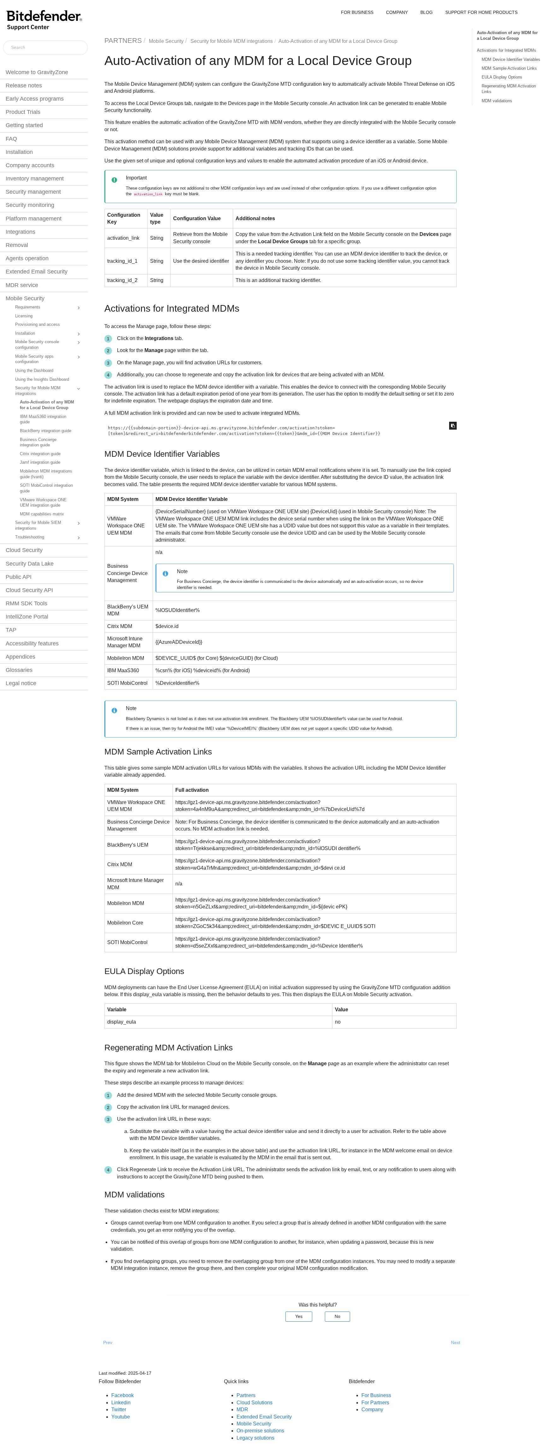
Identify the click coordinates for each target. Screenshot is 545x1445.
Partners (246, 1395)
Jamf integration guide (40, 462)
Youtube (120, 1416)
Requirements (27, 307)
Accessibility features (32, 643)
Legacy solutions (255, 1438)
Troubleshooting (29, 537)
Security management (33, 192)
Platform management (34, 218)
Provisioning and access (37, 324)
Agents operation (27, 258)
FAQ (11, 139)
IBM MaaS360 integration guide (43, 419)
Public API (19, 577)
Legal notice (21, 683)
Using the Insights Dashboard (42, 379)
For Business (376, 1395)
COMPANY (397, 12)
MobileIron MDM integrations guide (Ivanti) (46, 474)
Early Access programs (35, 99)
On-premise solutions (260, 1430)
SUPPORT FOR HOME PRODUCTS (481, 12)
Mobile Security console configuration (37, 345)
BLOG (426, 12)
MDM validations (497, 100)
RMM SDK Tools (26, 603)
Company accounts (30, 165)
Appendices (20, 657)
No (337, 1316)
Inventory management (35, 178)
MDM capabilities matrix (42, 514)
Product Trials (23, 112)
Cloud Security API (29, 590)
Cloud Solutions (254, 1402)
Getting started (24, 125)
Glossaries (19, 670)
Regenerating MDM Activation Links (509, 89)
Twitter (118, 1409)
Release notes (24, 85)
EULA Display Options (502, 77)
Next (455, 1342)
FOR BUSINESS (357, 12)
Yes (298, 1316)
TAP (11, 630)
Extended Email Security (36, 271)
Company (372, 1409)
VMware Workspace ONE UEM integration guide (43, 503)
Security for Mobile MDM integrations (38, 391)
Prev (107, 1342)
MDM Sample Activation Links (509, 68)
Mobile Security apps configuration (34, 359)
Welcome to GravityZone (37, 72)
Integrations (20, 232)
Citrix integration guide (40, 454)
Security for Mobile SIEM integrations (38, 525)
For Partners (375, 1402)
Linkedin (121, 1402)
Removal (17, 245)
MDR (242, 1409)
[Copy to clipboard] (453, 426)
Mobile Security (25, 298)
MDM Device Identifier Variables (511, 59)
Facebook (122, 1395)
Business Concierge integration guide (38, 443)
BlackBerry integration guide (45, 431)
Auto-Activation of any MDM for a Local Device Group (47, 405)
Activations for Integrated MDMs (506, 50)
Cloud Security (24, 550)
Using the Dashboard (34, 370)
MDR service (22, 285)
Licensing (23, 316)
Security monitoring (30, 205)
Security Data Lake (30, 564)
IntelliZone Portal (27, 617)
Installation (19, 152)
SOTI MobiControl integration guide (46, 488)
